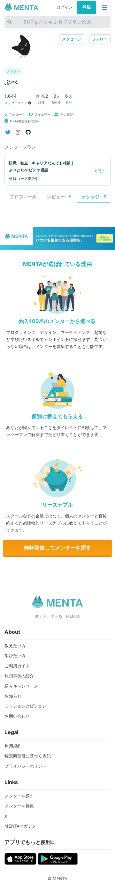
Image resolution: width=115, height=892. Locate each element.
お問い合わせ (17, 716)
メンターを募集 (19, 805)
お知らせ (12, 695)
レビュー (59, 196)
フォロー (100, 39)
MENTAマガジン (20, 826)
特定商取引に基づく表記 (27, 755)
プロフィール (23, 196)
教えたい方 (15, 645)
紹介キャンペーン (21, 686)
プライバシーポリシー (25, 766)
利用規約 (12, 745)
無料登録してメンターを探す (57, 547)
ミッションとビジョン (25, 705)
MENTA (60, 878)
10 (30, 114)
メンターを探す (19, 795)
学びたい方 (15, 655)
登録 (86, 7)
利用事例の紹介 (19, 675)
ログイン (64, 7)
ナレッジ (94, 196)
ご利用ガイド (17, 665)
